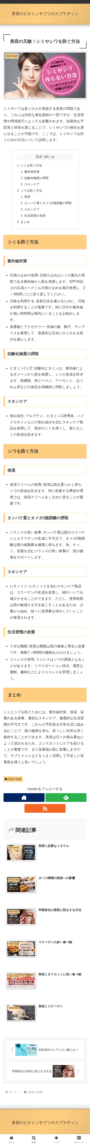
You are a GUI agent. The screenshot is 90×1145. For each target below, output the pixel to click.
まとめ (25, 222)
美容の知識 (14, 779)
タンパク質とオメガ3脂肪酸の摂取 (48, 203)
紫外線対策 (32, 171)
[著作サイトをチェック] (24, 797)
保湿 (27, 196)
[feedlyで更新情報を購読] (66, 797)
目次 (39, 156)
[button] (81, 759)
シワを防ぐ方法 (31, 190)
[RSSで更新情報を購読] (45, 808)
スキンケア (32, 184)
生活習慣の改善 (35, 215)
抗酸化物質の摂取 (36, 178)
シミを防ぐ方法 (31, 165)
